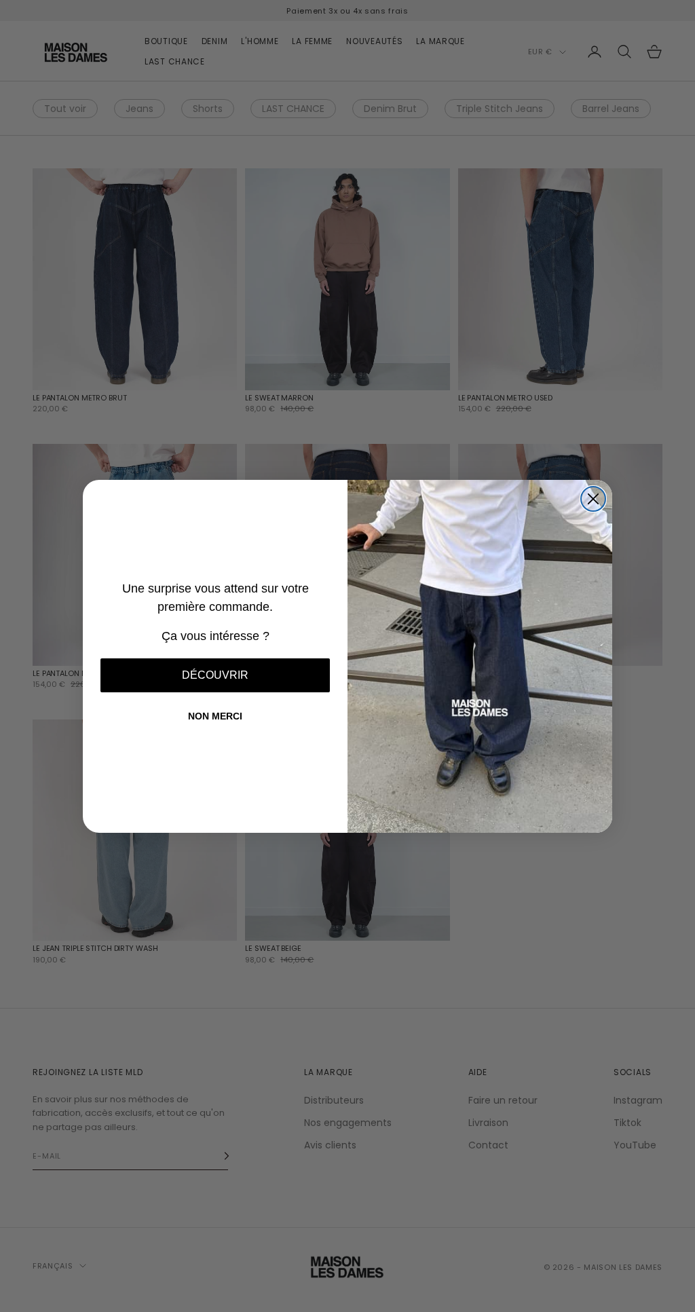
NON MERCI (215, 716)
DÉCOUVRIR (215, 675)
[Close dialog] (593, 499)
